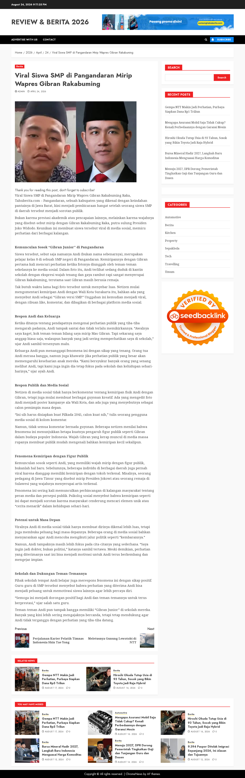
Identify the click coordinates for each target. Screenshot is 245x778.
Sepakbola (172, 248)
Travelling (172, 264)
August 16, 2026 (125, 688)
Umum (169, 272)
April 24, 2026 (38, 91)
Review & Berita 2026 (50, 22)
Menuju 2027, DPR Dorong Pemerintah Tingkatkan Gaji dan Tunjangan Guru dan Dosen (193, 173)
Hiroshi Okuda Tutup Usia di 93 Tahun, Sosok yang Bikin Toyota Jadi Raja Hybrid (132, 679)
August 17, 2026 (54, 688)
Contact (49, 39)
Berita (19, 66)
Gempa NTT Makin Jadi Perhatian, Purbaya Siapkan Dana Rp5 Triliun (61, 679)
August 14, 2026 (127, 762)
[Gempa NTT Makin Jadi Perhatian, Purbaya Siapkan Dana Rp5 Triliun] (27, 679)
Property (171, 241)
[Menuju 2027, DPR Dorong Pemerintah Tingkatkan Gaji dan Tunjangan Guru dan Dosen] (100, 750)
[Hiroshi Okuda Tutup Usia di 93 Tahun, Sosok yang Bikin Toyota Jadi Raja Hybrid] (98, 679)
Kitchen (170, 233)
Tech (168, 256)
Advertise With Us (24, 39)
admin (21, 91)
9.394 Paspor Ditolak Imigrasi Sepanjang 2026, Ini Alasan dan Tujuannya (208, 751)
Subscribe (224, 39)
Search (174, 68)
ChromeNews (134, 774)
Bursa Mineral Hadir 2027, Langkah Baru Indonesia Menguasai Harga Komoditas (61, 751)
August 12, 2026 (200, 759)
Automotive (173, 217)
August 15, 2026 (54, 759)
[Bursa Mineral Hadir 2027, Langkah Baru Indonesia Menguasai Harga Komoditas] (27, 750)
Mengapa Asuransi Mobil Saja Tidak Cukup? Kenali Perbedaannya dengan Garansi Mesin (135, 723)
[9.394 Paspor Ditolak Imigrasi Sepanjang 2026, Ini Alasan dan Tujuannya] (173, 750)
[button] (206, 39)
